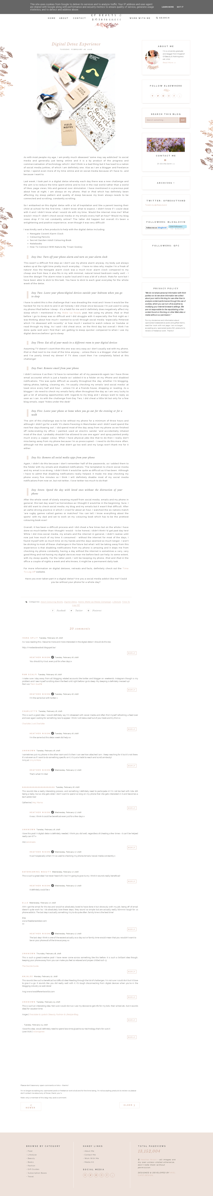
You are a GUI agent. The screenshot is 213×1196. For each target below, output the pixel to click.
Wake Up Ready (71, 313)
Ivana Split (30, 638)
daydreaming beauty (36, 872)
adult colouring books (52, 602)
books (31, 1162)
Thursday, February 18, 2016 (48, 954)
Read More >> (169, 62)
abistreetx (31, 842)
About (64, 18)
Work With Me (140, 18)
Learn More (168, 7)
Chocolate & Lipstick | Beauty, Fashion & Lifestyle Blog (53, 1014)
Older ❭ (129, 1105)
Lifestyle (116, 602)
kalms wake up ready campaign (94, 602)
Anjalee (27, 976)
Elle (25, 903)
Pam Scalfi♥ (36, 684)
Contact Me (90, 1155)
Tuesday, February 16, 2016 (51, 638)
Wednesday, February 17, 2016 (68, 770)
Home (52, 18)
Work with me (92, 1158)
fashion (31, 1166)
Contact (79, 18)
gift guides (33, 1169)
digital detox (70, 602)
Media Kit (89, 1162)
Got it (180, 7)
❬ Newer (30, 1106)
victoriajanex (39, 1031)
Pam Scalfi (29, 675)
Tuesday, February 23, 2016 (48, 1002)
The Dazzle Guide (30, 966)
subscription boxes (37, 1173)
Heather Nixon (40, 657)
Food (30, 1151)
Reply (132, 653)
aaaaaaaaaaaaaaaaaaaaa (38, 787)
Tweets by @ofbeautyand (156, 205)
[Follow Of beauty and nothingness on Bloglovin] (156, 229)
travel (31, 1176)
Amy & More (35, 760)
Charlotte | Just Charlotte (33, 723)
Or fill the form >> (166, 164)
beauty (31, 1158)
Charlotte (30, 711)
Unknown (29, 751)
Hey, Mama (37, 802)
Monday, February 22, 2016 (46, 976)
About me (89, 1151)
